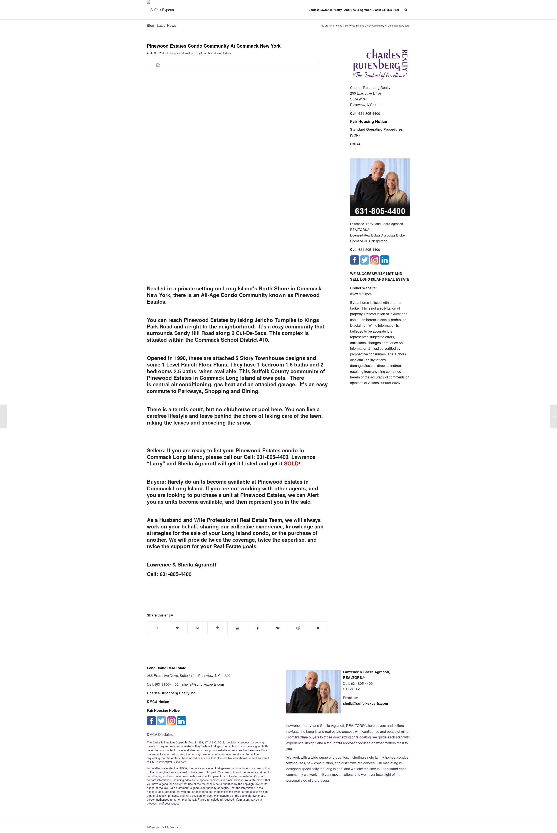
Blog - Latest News (161, 25)
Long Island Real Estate (216, 53)
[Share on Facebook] (157, 628)
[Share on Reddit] (298, 628)
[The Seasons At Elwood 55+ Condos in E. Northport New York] (3, 416)
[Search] (406, 9)
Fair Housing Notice (368, 121)
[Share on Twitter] (177, 628)
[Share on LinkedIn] (237, 628)
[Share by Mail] (318, 628)
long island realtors (182, 53)
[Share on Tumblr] (258, 628)
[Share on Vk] (278, 628)
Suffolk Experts (170, 827)
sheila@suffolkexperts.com (203, 684)
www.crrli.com (361, 293)
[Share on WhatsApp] (197, 628)
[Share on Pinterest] (217, 628)
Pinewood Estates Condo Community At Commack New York (214, 45)
